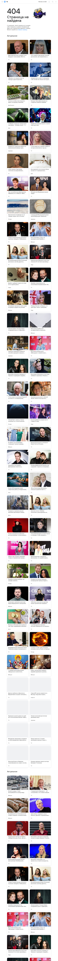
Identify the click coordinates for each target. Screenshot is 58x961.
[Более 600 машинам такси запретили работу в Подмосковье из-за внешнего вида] (17, 483)
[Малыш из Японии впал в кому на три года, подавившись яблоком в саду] (17, 620)
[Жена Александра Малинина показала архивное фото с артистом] (40, 483)
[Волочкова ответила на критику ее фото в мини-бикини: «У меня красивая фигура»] (40, 923)
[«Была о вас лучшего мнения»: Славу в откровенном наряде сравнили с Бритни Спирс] (17, 551)
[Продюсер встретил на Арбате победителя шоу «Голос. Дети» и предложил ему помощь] (17, 923)
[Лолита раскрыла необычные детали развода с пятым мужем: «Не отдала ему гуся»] (17, 529)
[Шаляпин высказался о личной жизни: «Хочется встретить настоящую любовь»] (40, 392)
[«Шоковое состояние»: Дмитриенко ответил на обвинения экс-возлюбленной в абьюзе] (17, 460)
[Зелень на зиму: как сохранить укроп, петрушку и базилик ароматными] (17, 96)
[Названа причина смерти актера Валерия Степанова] (40, 756)
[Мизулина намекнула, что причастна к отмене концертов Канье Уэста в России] (40, 945)
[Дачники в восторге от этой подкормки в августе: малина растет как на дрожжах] (40, 802)
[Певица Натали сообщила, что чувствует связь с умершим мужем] (40, 301)
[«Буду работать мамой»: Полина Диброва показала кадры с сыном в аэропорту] (17, 847)
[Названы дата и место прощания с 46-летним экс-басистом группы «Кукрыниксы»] (40, 73)
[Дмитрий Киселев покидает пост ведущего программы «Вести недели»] (17, 50)
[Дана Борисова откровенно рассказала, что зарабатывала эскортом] (40, 551)
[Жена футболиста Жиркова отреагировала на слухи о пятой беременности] (17, 756)
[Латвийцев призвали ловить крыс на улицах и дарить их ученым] (17, 301)
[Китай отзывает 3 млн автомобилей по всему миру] (17, 877)
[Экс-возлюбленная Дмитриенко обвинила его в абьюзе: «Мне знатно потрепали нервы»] (17, 187)
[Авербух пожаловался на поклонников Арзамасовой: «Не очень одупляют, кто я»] (40, 278)
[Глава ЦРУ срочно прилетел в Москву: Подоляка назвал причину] (40, 688)
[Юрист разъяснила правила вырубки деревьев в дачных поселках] (40, 665)
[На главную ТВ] (7, 1)
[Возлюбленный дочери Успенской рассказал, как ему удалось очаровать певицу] (17, 255)
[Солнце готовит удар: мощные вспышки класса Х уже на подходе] (40, 642)
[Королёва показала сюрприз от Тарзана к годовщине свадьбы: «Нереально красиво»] (17, 369)
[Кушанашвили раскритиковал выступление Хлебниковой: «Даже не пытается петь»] (17, 945)
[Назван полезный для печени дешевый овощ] (40, 711)
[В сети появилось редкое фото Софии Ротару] (40, 415)
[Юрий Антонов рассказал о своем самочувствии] (40, 119)
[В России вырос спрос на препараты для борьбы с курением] (40, 232)
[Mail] (5, 1)
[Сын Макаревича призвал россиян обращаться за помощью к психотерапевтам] (40, 620)
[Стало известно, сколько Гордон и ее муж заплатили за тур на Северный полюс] (40, 141)
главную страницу (22, 29)
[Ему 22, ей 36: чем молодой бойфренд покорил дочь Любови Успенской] (40, 847)
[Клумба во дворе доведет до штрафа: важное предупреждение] (17, 574)
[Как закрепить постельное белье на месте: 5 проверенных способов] (40, 164)
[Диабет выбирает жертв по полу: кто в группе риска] (17, 278)
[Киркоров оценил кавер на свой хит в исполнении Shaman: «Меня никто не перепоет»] (17, 711)
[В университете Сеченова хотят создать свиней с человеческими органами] (17, 900)
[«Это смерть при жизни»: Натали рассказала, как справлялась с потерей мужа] (40, 50)
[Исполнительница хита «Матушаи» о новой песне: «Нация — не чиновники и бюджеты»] (40, 346)
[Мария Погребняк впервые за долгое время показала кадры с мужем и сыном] (40, 825)
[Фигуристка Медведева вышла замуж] (40, 187)
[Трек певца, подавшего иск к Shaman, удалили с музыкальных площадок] (40, 900)
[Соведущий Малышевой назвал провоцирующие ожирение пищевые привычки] (40, 210)
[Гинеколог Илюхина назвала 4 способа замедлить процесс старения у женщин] (17, 346)
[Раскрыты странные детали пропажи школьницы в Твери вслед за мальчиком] (17, 506)
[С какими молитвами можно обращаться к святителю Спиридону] (17, 665)
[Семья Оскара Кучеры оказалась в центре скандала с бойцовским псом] (17, 232)
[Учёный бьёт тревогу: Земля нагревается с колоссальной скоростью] (17, 415)
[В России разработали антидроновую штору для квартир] (40, 324)
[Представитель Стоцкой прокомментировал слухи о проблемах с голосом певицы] (40, 734)
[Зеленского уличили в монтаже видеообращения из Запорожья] (17, 597)
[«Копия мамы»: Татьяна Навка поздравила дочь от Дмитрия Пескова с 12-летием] (17, 324)
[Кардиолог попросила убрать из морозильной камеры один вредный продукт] (17, 141)
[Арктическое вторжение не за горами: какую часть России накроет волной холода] (17, 210)
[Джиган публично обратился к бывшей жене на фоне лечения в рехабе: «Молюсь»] (17, 688)
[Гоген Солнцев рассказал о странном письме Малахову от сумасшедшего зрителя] (17, 779)
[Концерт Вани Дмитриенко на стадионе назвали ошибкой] (40, 96)
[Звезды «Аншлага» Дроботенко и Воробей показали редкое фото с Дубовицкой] (17, 802)
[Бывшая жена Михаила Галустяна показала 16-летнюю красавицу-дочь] (40, 255)
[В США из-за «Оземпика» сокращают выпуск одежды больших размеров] (17, 437)
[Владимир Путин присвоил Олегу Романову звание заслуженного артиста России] (17, 642)
